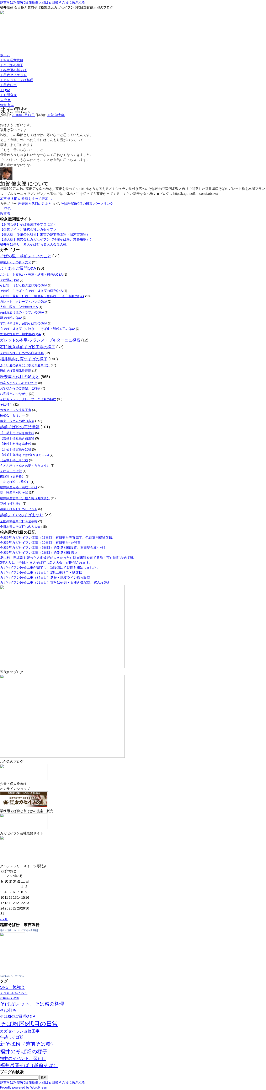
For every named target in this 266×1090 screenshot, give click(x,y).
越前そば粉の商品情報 (19, 427)
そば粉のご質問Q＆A (17, 1016)
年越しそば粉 (12, 1037)
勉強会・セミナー (12, 415)
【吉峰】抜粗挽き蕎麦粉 (17, 438)
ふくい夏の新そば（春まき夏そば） (25, 365)
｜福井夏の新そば (13, 70)
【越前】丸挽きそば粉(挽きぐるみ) (24, 455)
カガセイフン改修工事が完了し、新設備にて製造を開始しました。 (50, 567)
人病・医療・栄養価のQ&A (19, 307)
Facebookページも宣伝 (12, 976)
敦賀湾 (7, 105)
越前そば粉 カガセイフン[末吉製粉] (19, 930)
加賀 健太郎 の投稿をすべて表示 (26, 198)
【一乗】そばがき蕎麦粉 (17, 433)
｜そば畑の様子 (11, 65)
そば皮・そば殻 (11, 471)
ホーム (5, 55)
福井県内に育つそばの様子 (23, 359)
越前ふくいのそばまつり (21, 515)
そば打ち (6, 404)
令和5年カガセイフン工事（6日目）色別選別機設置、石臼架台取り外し (53, 547)
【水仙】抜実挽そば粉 (15, 449)
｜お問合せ (8, 95)
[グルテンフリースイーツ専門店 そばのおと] (23, 861)
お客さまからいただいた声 (18, 383)
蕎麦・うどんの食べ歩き (17, 421)
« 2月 (4, 919)
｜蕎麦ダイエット (13, 75)
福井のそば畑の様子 (24, 1051)
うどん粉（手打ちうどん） (13, 993)
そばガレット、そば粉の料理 (32, 1004)
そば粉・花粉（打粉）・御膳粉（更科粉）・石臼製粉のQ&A (42, 296)
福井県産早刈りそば (14, 492)
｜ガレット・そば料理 (16, 80)
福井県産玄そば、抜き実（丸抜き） (25, 498)
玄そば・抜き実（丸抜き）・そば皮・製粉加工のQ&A (37, 328)
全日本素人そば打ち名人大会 (20, 526)
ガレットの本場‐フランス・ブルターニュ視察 (40, 340)
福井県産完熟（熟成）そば (18, 487)
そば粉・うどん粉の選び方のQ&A (23, 285)
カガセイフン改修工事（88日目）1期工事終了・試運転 (41, 572)
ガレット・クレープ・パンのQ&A (23, 301)
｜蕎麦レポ (8, 85)
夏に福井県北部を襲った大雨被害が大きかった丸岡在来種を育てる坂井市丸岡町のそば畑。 (68, 557)
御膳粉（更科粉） (12, 476)
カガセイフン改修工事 (15, 410)
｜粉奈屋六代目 (11, 60)
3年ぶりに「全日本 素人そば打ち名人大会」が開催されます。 (46, 562)
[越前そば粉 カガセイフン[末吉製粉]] (12, 970)
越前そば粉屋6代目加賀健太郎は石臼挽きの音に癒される (42, 2)
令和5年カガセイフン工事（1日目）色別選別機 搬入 (39, 552)
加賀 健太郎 (56, 115)
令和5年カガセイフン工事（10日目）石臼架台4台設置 (40, 542)
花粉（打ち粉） (11, 503)
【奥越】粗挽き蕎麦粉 (15, 444)
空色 (5, 100)
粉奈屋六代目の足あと (35, 203)
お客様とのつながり (14, 393)
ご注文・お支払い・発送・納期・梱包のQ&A (31, 274)
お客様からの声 (9, 998)
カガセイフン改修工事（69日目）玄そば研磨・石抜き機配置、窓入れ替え (55, 582)
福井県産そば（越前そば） (29, 1065)
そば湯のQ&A (9, 280)
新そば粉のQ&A (11, 317)
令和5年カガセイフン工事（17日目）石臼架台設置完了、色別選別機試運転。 (57, 537)
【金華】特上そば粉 (14, 460)
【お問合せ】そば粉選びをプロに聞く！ (30, 224)
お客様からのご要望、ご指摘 (20, 388)
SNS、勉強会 (12, 987)
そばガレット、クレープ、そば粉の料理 (28, 399)
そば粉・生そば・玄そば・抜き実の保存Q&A (31, 290)
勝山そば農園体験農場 (15, 370)
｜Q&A (5, 90)
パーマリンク (103, 203)
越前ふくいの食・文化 (15, 262)
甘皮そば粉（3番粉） (15, 482)
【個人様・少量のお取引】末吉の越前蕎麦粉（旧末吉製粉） (45, 234)
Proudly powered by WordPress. (24, 1087)
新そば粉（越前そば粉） (28, 1044)
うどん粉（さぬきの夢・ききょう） (25, 465)
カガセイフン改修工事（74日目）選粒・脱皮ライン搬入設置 (45, 577)
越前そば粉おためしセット (18, 509)
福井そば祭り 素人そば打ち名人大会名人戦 (33, 244)
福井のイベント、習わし (23, 1058)
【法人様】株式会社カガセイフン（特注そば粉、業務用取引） (46, 239)
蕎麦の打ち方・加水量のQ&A (20, 334)
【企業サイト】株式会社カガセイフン (28, 229)
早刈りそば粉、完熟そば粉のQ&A (23, 323)
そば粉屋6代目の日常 (76, 203)
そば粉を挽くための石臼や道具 (22, 353)
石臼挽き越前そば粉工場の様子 (27, 347)
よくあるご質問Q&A (18, 268)
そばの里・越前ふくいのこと (25, 256)
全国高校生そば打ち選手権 (18, 521)
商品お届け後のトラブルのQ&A (22, 312)
